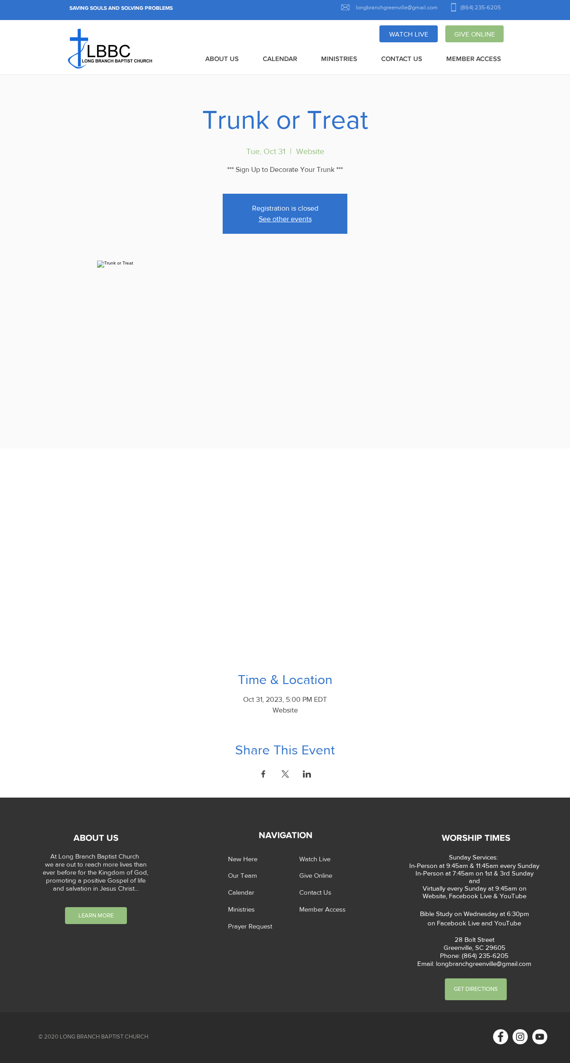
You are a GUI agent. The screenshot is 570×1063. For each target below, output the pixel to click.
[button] (222, 59)
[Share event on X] (285, 774)
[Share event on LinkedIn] (307, 774)
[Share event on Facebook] (263, 774)
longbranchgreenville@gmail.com (483, 963)
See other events (285, 219)
